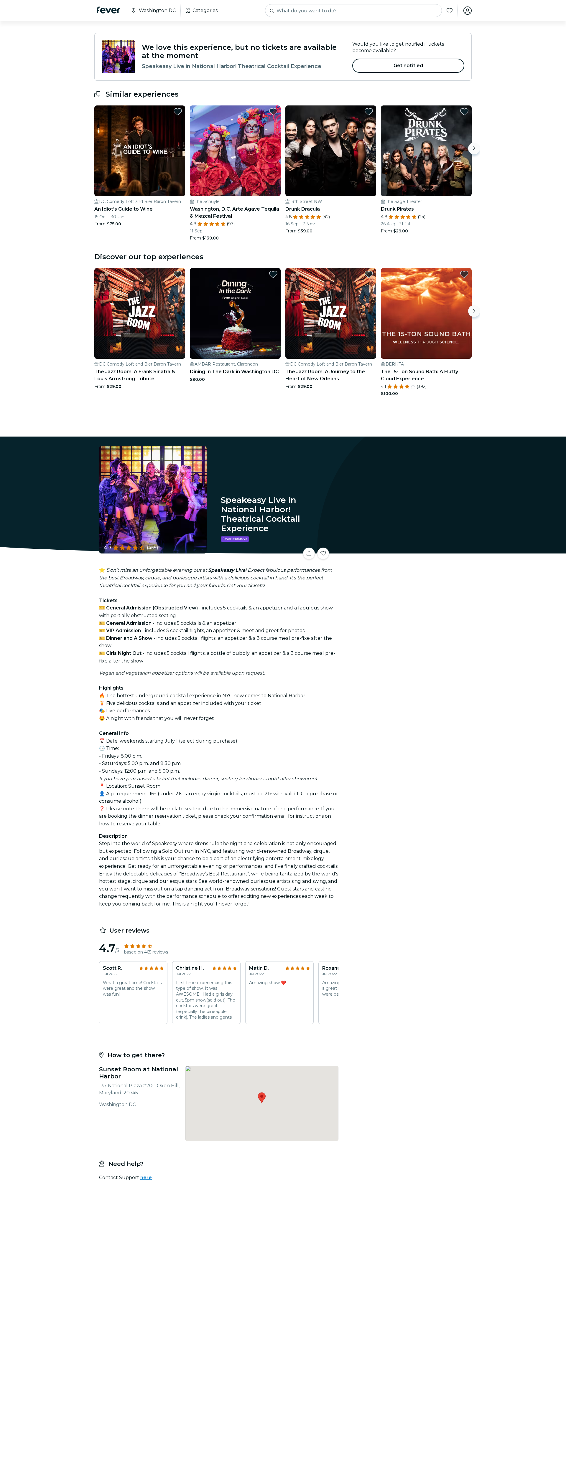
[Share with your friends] (309, 553)
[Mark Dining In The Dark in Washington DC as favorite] (273, 274)
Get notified (408, 65)
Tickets (406, 550)
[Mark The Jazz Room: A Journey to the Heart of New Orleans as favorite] (369, 274)
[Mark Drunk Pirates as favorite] (464, 111)
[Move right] (474, 148)
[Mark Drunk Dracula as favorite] (369, 111)
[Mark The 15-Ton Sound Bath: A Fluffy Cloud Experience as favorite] (464, 274)
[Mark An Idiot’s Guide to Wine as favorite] (178, 111)
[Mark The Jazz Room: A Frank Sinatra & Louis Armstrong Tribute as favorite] (178, 274)
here (146, 1177)
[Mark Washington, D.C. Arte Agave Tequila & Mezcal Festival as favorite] (273, 111)
